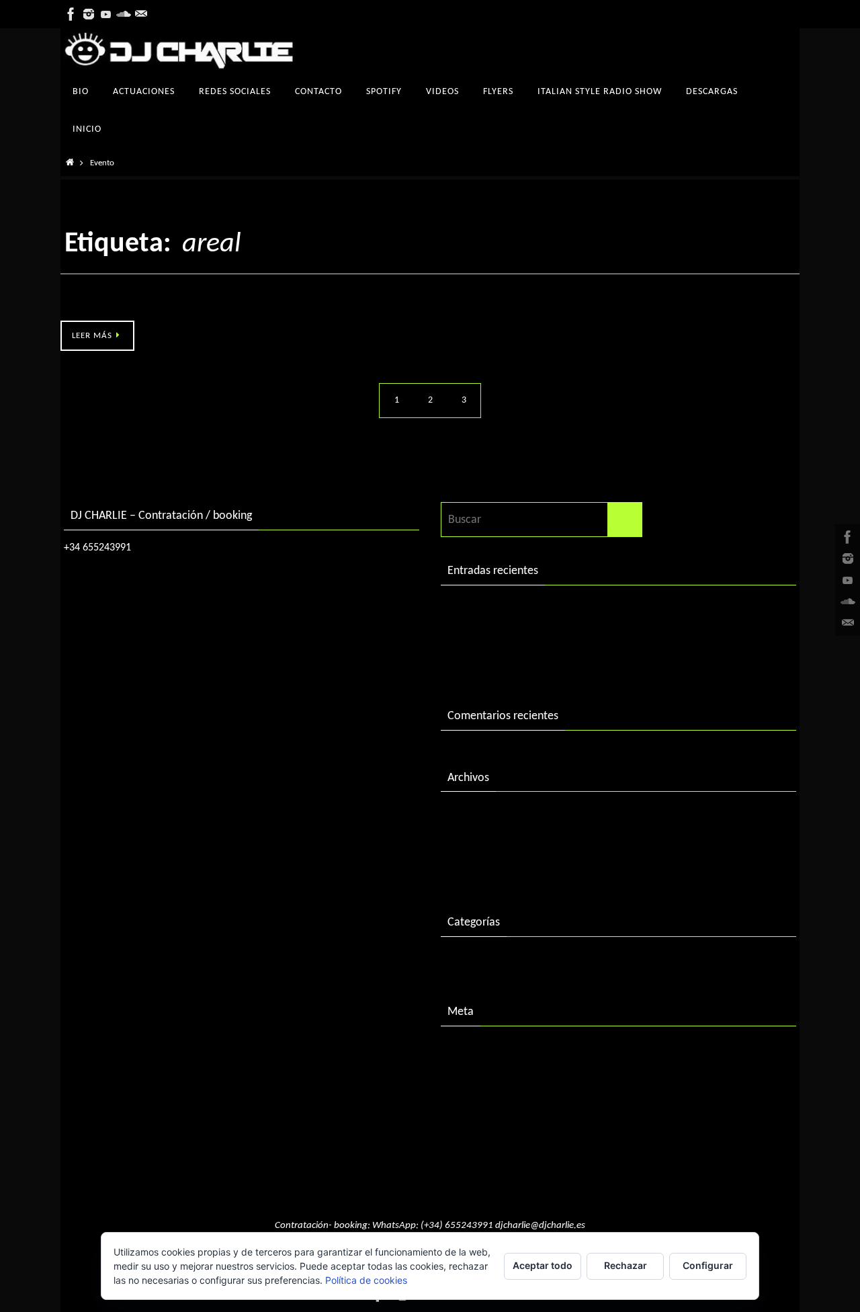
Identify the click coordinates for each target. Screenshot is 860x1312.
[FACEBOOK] (71, 14)
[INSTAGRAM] (88, 14)
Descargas (472, 960)
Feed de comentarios (498, 1106)
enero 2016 (475, 871)
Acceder (467, 1050)
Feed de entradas (489, 1077)
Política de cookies (366, 1280)
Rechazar (625, 1265)
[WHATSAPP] (141, 14)
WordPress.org (483, 1133)
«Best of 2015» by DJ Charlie (517, 665)
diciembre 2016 (485, 843)
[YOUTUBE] (106, 14)
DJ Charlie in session (496, 609)
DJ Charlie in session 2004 (509, 636)
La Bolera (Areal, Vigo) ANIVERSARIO (149, 305)
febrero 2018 (479, 815)
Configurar (708, 1265)
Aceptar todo (542, 1265)
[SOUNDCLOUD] (123, 14)
